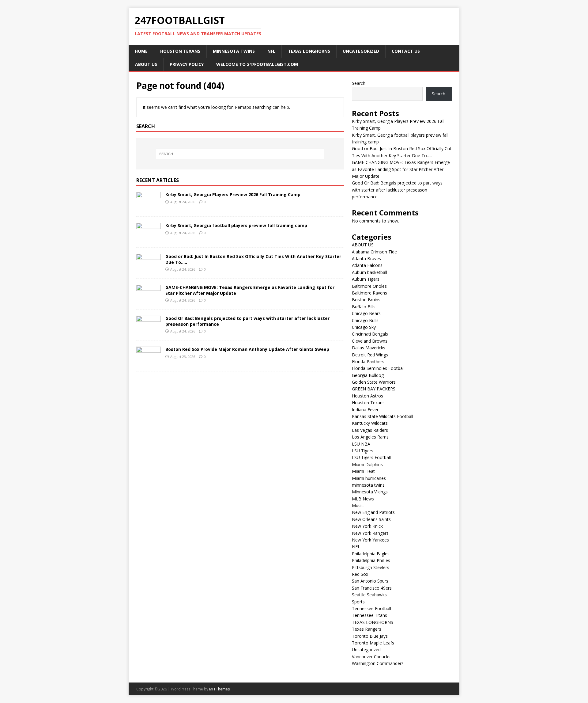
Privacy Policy (187, 64)
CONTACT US (406, 51)
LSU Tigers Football (371, 457)
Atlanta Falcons (367, 265)
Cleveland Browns (369, 341)
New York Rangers (370, 533)
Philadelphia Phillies (371, 560)
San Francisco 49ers (372, 588)
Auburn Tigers (365, 279)
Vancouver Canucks (371, 656)
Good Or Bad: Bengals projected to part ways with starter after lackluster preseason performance (247, 321)
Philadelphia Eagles (371, 554)
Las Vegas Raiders (370, 430)
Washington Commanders (378, 663)
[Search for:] (240, 154)
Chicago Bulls (365, 320)
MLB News (363, 499)
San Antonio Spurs (370, 581)
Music (358, 505)
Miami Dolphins (367, 464)
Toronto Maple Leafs (373, 643)
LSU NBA (361, 444)
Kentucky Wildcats (370, 423)
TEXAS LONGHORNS (309, 51)
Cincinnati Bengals (370, 334)
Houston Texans (180, 51)
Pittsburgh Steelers (370, 567)
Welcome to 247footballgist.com (257, 64)
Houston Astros (367, 396)
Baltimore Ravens (369, 293)
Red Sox (360, 574)
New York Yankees (370, 540)
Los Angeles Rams (370, 437)
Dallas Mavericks (368, 348)
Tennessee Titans (369, 615)
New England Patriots (373, 512)
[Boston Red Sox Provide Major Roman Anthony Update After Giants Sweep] (148, 361)
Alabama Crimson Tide (374, 252)
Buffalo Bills (363, 307)
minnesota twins (234, 51)
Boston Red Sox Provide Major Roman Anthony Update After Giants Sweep (247, 349)
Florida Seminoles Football (378, 368)
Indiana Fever (365, 409)
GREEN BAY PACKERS (373, 389)
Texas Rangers (366, 629)
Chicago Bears (366, 313)
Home (141, 51)
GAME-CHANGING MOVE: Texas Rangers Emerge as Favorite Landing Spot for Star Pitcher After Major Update (249, 290)
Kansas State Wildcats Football (382, 416)
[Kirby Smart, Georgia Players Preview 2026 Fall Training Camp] (148, 207)
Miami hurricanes (369, 478)
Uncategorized (361, 51)
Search (358, 83)
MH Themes (219, 689)
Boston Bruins (366, 299)
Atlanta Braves (366, 258)
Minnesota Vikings (370, 492)
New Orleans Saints (371, 519)
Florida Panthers (368, 361)
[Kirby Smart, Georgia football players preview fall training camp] (148, 238)
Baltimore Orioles (369, 286)
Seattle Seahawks (369, 595)
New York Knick (367, 526)
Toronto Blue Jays (370, 636)
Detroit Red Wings (370, 355)
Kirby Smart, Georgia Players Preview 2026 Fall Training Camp (232, 194)
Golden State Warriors (374, 382)
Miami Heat (363, 471)
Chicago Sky (364, 327)
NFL (271, 51)
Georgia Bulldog (368, 375)
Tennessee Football (371, 608)
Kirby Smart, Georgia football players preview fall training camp (236, 225)
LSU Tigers (362, 451)
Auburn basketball (369, 272)
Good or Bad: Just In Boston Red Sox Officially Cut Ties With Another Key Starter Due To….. (253, 259)
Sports (358, 602)
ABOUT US (146, 64)
